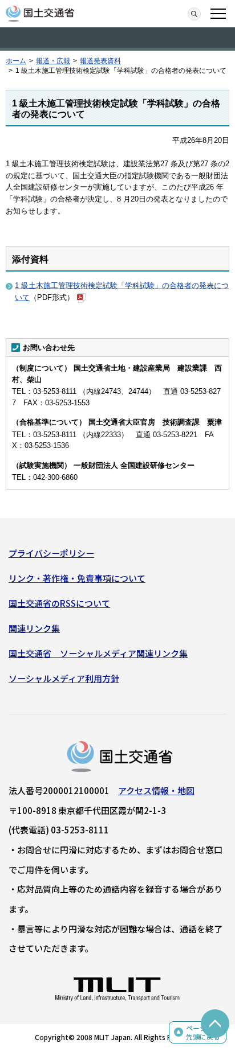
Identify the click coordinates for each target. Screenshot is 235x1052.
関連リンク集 (34, 628)
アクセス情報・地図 (156, 790)
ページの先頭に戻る (203, 1032)
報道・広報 (53, 61)
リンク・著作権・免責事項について (77, 578)
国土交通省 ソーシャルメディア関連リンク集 (98, 653)
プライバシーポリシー (51, 553)
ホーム (16, 61)
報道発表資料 (100, 61)
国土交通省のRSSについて (59, 603)
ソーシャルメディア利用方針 (64, 678)
